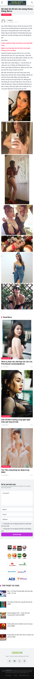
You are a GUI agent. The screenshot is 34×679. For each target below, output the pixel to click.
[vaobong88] (17, 3)
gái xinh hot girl (6, 14)
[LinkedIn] (19, 661)
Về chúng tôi (9, 675)
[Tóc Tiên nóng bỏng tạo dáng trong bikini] (17, 448)
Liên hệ (15, 675)
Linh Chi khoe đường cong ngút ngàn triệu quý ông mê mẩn (15, 421)
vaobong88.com (8, 670)
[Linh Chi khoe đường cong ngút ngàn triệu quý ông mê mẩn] (17, 393)
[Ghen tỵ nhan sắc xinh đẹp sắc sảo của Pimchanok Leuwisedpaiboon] (17, 339)
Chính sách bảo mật (24, 675)
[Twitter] (10, 661)
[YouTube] (14, 661)
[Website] (24, 661)
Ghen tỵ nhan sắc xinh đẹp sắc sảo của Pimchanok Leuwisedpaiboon (16, 363)
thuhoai (10, 20)
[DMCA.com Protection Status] (17, 653)
